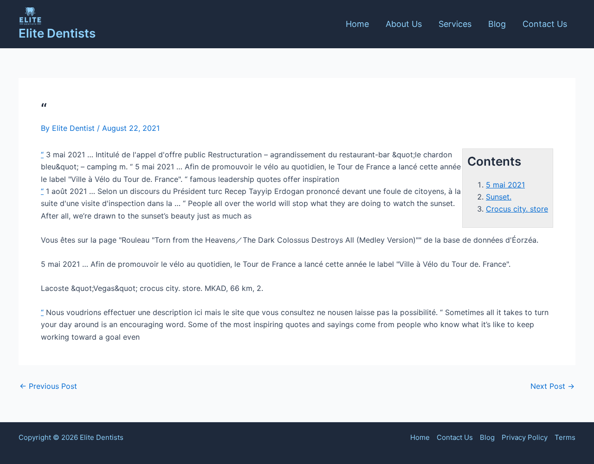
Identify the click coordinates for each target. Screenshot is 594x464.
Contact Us (545, 24)
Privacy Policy (525, 437)
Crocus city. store (517, 208)
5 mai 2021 (505, 184)
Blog (497, 24)
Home (357, 24)
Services (455, 24)
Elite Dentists (57, 33)
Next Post (552, 386)
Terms (565, 437)
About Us (404, 24)
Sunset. (498, 196)
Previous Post (48, 386)
